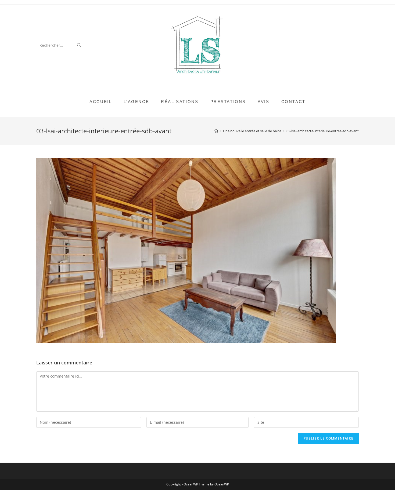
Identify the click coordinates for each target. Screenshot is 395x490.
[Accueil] (216, 131)
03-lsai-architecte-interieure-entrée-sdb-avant (322, 131)
